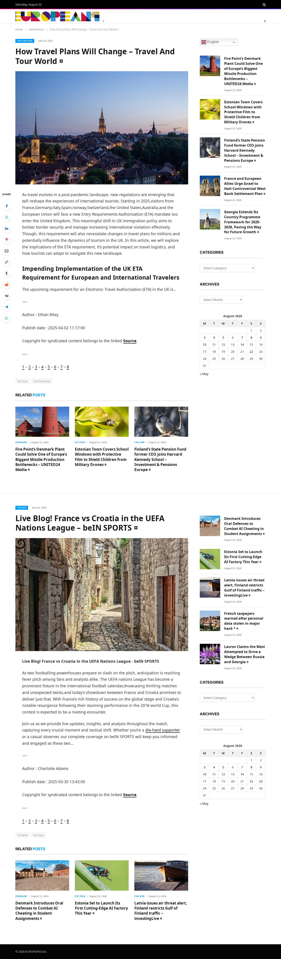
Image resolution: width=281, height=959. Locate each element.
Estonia (80, 442)
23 (261, 781)
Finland (139, 442)
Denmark (21, 442)
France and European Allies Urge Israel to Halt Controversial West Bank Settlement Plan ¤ (245, 186)
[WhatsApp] (6, 318)
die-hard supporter (162, 730)
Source (129, 340)
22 (251, 351)
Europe (23, 381)
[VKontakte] (6, 295)
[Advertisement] (155, 15)
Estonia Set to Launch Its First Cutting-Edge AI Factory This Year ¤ (101, 908)
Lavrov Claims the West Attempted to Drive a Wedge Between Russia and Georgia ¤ (244, 654)
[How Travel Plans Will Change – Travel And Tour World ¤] (101, 127)
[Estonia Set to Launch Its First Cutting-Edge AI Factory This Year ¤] (102, 875)
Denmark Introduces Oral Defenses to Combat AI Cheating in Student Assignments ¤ (39, 911)
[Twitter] (6, 217)
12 (223, 344)
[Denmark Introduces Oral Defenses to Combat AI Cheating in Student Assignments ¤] (42, 875)
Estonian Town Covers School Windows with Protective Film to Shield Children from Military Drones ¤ (102, 457)
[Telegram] (6, 306)
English (212, 42)
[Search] (264, 5)
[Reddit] (6, 284)
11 (214, 344)
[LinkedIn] (6, 228)
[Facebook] (6, 206)
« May (204, 374)
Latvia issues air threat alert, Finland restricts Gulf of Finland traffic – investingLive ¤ (160, 911)
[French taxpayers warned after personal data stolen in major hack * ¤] (210, 621)
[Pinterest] (6, 239)
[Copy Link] (6, 262)
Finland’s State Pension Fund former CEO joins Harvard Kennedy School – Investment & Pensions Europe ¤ (160, 459)
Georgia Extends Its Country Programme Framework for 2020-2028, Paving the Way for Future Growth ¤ (242, 222)
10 (204, 344)
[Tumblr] (6, 273)
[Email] (6, 250)
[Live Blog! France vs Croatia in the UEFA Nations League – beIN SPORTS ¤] (101, 594)
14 (242, 344)
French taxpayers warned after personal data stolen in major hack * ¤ (243, 621)
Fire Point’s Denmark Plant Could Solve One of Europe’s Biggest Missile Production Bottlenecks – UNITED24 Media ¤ (41, 459)
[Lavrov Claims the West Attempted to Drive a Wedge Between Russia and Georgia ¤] (210, 654)
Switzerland (24, 41)
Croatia (21, 507)
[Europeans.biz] (57, 16)
